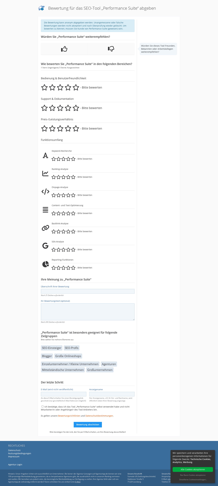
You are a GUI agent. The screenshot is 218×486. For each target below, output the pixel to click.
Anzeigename (96, 389)
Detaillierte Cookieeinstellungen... (193, 479)
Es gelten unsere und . (77, 415)
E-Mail (77, 481)
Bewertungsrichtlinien (69, 415)
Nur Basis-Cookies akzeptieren (193, 475)
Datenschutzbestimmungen (99, 415)
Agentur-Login (15, 464)
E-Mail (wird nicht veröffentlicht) (57, 389)
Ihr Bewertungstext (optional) (55, 301)
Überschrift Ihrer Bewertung (55, 286)
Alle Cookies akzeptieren (193, 469)
